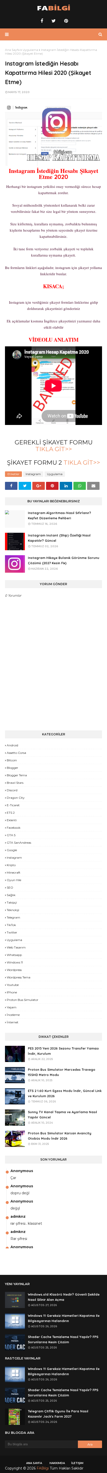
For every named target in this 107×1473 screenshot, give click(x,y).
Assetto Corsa (16, 753)
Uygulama (30, 50)
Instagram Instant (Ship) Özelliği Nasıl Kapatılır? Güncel (59, 537)
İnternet (12, 1022)
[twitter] (53, 20)
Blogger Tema (17, 775)
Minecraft (13, 872)
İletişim (77, 1463)
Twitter (12, 932)
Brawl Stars (15, 783)
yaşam (11, 1007)
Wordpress (14, 970)
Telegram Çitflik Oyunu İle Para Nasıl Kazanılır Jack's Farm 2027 (58, 1413)
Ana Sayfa (12, 50)
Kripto (11, 865)
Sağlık (11, 895)
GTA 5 (11, 835)
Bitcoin (12, 760)
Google (12, 850)
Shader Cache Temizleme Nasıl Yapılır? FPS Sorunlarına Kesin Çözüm (63, 1339)
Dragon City (16, 798)
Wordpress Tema (18, 977)
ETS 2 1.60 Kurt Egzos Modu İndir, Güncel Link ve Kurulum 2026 (65, 1093)
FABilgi (43, 1468)
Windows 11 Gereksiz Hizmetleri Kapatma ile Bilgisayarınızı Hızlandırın (64, 1318)
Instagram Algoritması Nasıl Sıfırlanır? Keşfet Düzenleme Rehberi (59, 515)
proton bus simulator (22, 1000)
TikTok (11, 925)
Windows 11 (15, 962)
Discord (12, 790)
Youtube (13, 985)
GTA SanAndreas (19, 842)
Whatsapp (14, 955)
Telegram (13, 917)
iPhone (12, 992)
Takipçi (12, 902)
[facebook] (41, 20)
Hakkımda (57, 1463)
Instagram (33, 474)
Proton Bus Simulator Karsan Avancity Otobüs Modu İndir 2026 (59, 1135)
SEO (10, 887)
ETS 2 (11, 812)
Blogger (12, 768)
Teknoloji (13, 910)
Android (12, 745)
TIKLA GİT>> (53, 449)
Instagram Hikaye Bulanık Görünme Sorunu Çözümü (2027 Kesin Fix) (63, 560)
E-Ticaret (13, 805)
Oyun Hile (14, 880)
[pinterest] (65, 20)
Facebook (13, 827)
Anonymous (21, 1171)
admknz (18, 1216)
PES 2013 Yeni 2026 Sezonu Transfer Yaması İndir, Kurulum (63, 1051)
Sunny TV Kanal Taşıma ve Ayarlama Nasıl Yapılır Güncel (62, 1114)
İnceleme (13, 1015)
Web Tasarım (16, 947)
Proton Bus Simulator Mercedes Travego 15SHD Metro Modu (61, 1072)
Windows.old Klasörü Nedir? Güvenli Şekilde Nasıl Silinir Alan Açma (64, 1297)
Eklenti (12, 820)
